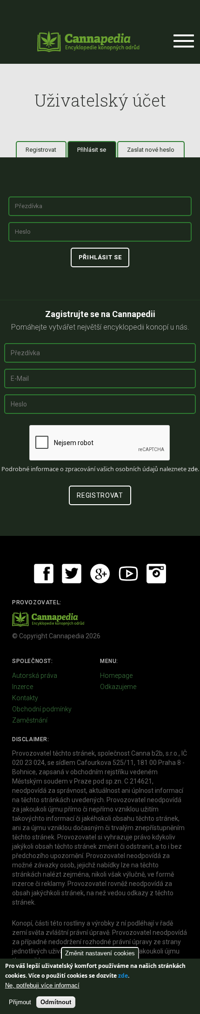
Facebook (43, 573)
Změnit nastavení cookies (100, 953)
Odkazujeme (118, 686)
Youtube (128, 573)
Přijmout (20, 1002)
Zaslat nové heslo (150, 149)
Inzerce (22, 686)
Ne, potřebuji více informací (42, 985)
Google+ (100, 573)
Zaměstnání (29, 720)
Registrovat (41, 149)
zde (123, 976)
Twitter (71, 573)
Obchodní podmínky (42, 709)
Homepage (116, 675)
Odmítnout (55, 1002)
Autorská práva (34, 675)
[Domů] (88, 41)
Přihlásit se (96, 149)
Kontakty (25, 698)
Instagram (156, 573)
